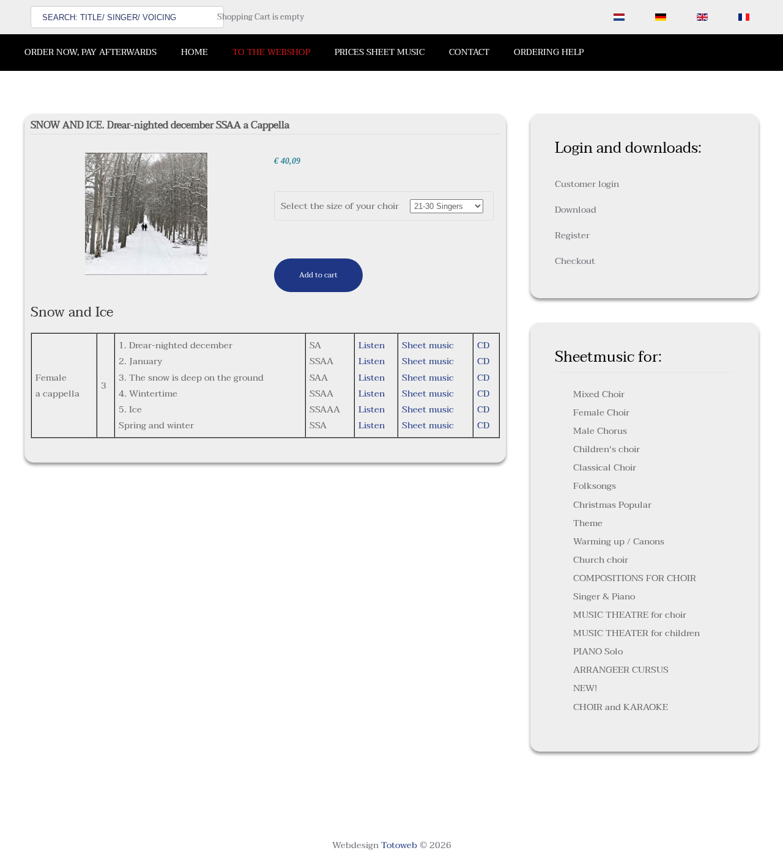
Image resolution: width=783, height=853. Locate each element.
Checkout (575, 261)
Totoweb (399, 845)
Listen (371, 345)
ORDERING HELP (549, 52)
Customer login (587, 184)
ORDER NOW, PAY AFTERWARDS (90, 52)
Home (194, 52)
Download (575, 210)
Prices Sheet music (380, 52)
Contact (469, 52)
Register (572, 235)
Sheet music (428, 345)
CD (483, 345)
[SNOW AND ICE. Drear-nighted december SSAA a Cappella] (146, 213)
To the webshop (271, 52)
